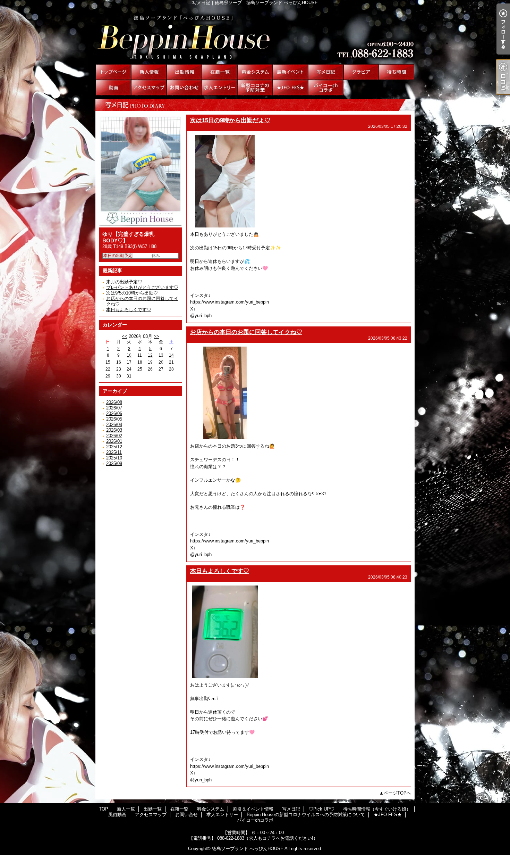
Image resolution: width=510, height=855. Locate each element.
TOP (113, 72)
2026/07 (114, 407)
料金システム (255, 72)
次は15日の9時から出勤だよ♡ (230, 120)
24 (129, 369)
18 (139, 362)
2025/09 (114, 463)
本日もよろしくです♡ (128, 309)
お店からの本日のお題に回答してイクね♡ (246, 332)
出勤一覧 (184, 72)
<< (124, 336)
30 (118, 376)
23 (118, 369)
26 (150, 369)
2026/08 (114, 402)
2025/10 (114, 457)
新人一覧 (149, 72)
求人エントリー (219, 88)
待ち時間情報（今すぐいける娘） (396, 72)
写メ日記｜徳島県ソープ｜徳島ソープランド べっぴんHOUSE (255, 34)
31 (129, 376)
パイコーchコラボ (325, 88)
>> (156, 336)
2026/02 (114, 435)
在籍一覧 (219, 72)
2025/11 (114, 452)
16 (118, 362)
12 (150, 355)
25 (139, 369)
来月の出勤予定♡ (124, 281)
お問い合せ (184, 88)
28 (171, 369)
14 (171, 355)
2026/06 (114, 413)
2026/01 (114, 441)
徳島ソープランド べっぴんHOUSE (247, 848)
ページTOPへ (397, 793)
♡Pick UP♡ (361, 72)
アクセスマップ (149, 88)
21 (171, 362)
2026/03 (114, 430)
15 (107, 362)
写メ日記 (325, 72)
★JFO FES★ (290, 88)
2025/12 (114, 446)
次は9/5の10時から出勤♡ (132, 293)
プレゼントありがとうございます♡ (142, 287)
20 (161, 362)
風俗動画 (113, 88)
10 (129, 355)
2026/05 (114, 419)
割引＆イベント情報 (290, 72)
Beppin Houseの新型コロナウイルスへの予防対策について (255, 88)
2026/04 (114, 424)
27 (161, 369)
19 (150, 362)
